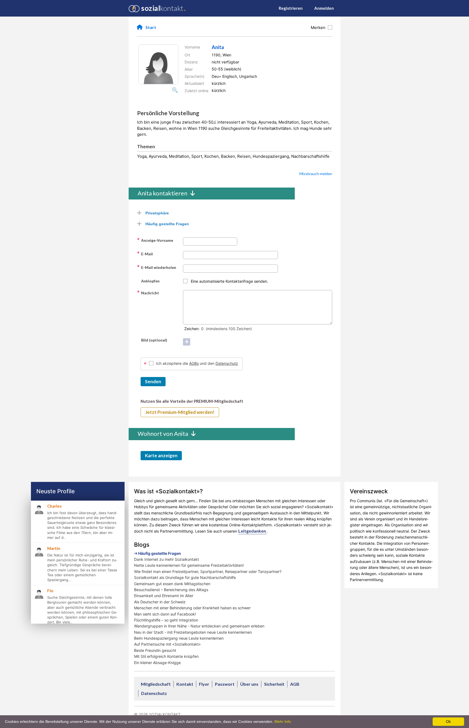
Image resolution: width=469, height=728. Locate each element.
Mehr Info (282, 721)
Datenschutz (227, 363)
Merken (319, 27)
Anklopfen (148, 281)
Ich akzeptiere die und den (197, 363)
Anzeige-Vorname (155, 240)
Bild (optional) (152, 340)
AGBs (194, 363)
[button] (158, 64)
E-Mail (145, 254)
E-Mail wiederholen (156, 267)
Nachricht (148, 293)
